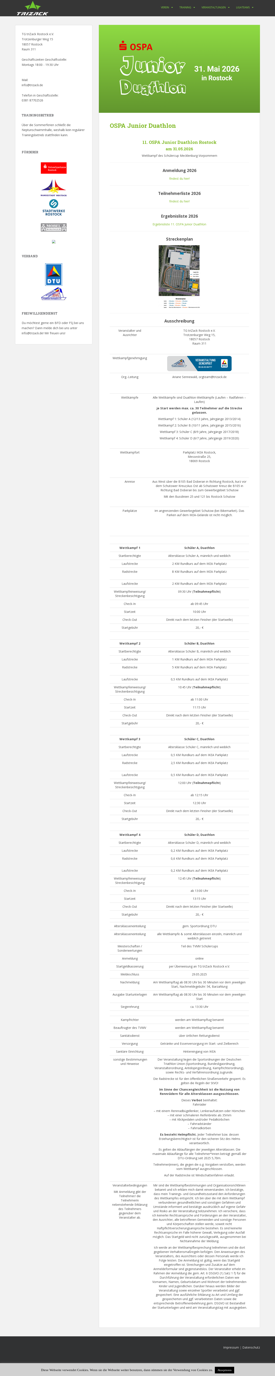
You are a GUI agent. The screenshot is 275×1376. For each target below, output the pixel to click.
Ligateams (243, 7)
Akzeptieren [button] (224, 1370)
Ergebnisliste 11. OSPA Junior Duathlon (179, 224)
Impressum (231, 1347)
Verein (165, 7)
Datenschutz (251, 1347)
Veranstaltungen (214, 7)
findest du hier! (179, 178)
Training (185, 7)
